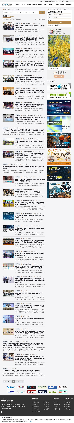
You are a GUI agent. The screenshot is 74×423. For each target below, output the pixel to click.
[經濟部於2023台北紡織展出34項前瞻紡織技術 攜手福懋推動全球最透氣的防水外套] (8, 80)
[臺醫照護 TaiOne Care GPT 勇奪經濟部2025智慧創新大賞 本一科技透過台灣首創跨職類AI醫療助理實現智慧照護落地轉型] (8, 359)
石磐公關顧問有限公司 (28, 48)
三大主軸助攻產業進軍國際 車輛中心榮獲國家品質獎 (30, 319)
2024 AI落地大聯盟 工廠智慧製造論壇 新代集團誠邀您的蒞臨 (29, 216)
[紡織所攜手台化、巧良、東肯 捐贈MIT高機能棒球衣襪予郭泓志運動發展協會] (8, 156)
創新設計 (34, 4)
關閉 (31, 421)
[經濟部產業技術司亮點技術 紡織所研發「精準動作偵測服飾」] (8, 27)
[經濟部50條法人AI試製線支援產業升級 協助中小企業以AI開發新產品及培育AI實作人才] (8, 119)
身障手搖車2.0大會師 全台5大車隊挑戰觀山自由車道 (30, 142)
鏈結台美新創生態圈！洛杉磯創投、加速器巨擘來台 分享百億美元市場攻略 (23, 167)
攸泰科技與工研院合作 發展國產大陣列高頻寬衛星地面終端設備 (30, 254)
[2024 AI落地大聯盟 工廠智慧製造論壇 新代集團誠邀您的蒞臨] (8, 217)
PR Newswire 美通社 (14, 128)
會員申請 (50, 25)
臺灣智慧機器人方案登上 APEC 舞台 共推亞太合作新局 (29, 51)
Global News (68, 4)
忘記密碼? (57, 25)
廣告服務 (68, 406)
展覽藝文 (46, 4)
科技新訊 (29, 4)
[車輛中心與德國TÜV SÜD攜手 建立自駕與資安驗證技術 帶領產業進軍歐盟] (8, 308)
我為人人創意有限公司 (28, 139)
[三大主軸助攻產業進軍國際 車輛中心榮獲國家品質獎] (8, 320)
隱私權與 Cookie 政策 (60, 419)
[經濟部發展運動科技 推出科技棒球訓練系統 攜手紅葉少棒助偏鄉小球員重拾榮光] (8, 107)
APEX (24, 238)
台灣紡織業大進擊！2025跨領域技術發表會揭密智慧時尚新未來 (30, 229)
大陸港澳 (62, 4)
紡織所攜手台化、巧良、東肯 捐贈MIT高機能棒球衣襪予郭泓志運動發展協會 (29, 154)
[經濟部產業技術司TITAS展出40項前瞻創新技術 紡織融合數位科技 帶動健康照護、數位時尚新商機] (8, 66)
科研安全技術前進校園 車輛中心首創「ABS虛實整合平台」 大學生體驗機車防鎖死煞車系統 (29, 241)
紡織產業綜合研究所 (27, 23)
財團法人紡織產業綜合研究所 (29, 36)
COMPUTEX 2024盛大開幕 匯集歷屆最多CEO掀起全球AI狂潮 (21, 371)
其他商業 (57, 4)
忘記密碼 (57, 409)
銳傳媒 (24, 329)
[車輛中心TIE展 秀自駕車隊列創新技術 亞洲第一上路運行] (8, 295)
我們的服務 (48, 1)
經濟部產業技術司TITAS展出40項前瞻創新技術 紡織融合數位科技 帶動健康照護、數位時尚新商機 (30, 65)
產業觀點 (18, 4)
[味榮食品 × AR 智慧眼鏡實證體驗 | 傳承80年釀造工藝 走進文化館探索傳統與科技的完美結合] (8, 333)
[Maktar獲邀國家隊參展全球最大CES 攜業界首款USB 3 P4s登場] (8, 205)
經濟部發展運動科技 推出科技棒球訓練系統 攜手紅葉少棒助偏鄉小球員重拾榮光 (29, 105)
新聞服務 (68, 404)
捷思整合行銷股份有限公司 (29, 200)
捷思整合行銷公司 (27, 264)
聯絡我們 (68, 1)
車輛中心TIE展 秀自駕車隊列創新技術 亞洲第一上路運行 (29, 294)
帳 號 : (50, 14)
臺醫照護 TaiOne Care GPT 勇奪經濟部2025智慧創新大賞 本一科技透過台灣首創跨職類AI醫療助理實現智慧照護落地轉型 (30, 358)
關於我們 (68, 402)
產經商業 (23, 4)
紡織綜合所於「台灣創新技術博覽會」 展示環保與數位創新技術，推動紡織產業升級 (30, 39)
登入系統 (59, 22)
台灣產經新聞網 (51, 81)
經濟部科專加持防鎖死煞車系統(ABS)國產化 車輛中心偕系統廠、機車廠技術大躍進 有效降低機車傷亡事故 (30, 280)
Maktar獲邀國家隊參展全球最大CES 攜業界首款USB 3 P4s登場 (29, 203)
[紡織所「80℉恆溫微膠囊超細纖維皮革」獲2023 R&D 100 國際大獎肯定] (8, 181)
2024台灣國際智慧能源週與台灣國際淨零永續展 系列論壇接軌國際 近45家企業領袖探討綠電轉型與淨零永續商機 (23, 344)
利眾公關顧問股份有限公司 (16, 341)
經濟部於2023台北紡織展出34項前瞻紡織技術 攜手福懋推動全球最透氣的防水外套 (29, 78)
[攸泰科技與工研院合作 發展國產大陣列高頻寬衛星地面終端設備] (8, 255)
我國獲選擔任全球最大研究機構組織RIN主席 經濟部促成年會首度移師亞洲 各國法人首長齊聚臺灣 (30, 92)
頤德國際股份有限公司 (28, 276)
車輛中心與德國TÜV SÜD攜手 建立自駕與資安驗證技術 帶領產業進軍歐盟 (29, 306)
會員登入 (57, 406)
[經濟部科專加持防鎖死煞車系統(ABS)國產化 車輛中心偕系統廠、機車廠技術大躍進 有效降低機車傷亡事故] (8, 282)
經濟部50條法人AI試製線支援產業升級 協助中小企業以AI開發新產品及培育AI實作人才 (30, 118)
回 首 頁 (42, 1)
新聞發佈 (54, 1)
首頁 (13, 9)
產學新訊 (51, 4)
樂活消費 (40, 4)
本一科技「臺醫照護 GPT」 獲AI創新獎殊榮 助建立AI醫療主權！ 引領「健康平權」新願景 (29, 267)
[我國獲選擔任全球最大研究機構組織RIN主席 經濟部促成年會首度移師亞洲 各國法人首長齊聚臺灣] (8, 93)
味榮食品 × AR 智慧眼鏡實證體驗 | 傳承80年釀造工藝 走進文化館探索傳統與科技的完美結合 (29, 332)
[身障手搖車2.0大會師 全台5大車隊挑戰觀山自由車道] (8, 143)
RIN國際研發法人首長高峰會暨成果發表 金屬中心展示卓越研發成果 (23, 130)
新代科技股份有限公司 (28, 213)
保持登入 (51, 20)
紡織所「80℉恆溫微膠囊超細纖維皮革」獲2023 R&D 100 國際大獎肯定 (30, 180)
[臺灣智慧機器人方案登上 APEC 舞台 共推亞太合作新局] (8, 53)
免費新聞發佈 (52, 12)
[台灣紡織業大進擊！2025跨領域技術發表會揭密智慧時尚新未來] (8, 230)
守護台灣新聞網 (26, 251)
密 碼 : (50, 17)
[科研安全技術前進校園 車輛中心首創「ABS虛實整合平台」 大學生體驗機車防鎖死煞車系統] (8, 243)
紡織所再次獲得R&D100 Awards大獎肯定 (28, 192)
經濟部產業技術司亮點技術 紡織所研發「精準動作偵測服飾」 (30, 26)
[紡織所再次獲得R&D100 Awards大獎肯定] (8, 193)
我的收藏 (62, 1)
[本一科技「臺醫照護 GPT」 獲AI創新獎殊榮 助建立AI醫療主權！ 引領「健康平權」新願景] (8, 268)
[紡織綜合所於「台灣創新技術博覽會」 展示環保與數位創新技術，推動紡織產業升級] (8, 40)
